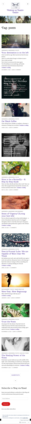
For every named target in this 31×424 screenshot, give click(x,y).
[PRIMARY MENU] (27, 4)
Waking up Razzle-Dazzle (15, 11)
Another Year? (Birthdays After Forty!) (15, 82)
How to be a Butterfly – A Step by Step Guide (14, 180)
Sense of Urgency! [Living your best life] (13, 214)
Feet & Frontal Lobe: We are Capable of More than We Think (15, 253)
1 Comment (16, 95)
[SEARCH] (3, 4)
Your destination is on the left (15, 52)
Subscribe (5, 404)
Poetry (17, 50)
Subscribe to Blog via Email (14, 388)
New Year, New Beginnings (14, 291)
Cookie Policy (25, 418)
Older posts (15, 375)
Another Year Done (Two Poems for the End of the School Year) (15, 141)
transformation (19, 289)
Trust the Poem (9, 321)
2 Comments (13, 227)
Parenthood (7, 136)
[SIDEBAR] (15, 380)
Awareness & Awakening (8, 50)
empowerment (19, 211)
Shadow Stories (24, 353)
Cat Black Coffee (9, 121)
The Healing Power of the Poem (13, 356)
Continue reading (6, 67)
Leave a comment (16, 69)
